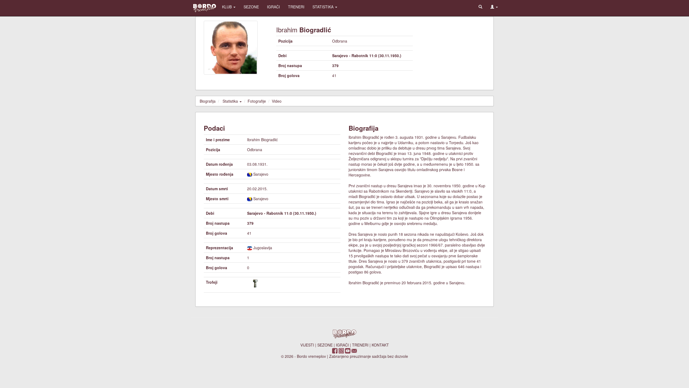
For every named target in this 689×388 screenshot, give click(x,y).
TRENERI (296, 6)
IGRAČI (273, 6)
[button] (494, 6)
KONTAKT (380, 345)
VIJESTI (307, 345)
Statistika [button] (231, 101)
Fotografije (257, 101)
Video (277, 101)
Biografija (208, 101)
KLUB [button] (227, 6)
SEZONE (251, 6)
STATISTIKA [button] (323, 6)
